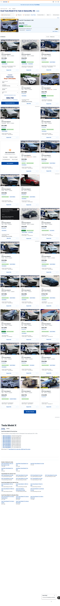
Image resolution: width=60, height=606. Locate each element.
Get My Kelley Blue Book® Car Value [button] (10, 95)
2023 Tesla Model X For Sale (7, 475)
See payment (3, 59)
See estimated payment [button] (23, 24)
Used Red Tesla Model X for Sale (37, 463)
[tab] (3, 428)
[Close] (54, 595)
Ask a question (10, 163)
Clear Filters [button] (33, 14)
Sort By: (48, 36)
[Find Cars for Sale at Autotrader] (6, 1)
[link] (30, 63)
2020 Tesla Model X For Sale (22, 475)
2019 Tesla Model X (7, 442)
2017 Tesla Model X (7, 445)
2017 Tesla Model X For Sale (36, 478)
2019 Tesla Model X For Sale (22, 478)
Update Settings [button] (15, 99)
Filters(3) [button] (20, 14)
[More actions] (18, 70)
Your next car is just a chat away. (30, 4)
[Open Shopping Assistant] (58, 597)
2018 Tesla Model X (7, 444)
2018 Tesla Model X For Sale (36, 475)
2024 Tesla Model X (7, 437)
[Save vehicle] (17, 20)
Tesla (10, 8)
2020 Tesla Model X (7, 441)
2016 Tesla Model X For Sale (51, 475)
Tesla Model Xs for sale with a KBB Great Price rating (19, 449)
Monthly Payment (5, 81)
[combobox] (7, 15)
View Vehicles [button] (55, 31)
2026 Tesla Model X (7, 435)
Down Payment (4, 88)
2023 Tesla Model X (7, 438)
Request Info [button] (28, 30)
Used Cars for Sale (3, 8)
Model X (13, 8)
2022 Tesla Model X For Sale (7, 478)
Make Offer (29, 103)
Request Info (8, 70)
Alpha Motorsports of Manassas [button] (25, 28)
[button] (53, 1)
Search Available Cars (10, 103)
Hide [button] (58, 17)
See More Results (30, 411)
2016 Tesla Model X (7, 447)
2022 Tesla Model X (7, 440)
